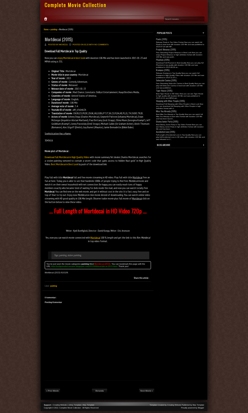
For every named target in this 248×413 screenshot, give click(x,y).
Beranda (99, 391)
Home (46, 29)
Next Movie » (146, 391)
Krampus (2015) (163, 70)
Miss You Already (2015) (166, 111)
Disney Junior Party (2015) (167, 121)
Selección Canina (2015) (166, 80)
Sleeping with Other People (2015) (170, 101)
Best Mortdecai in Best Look (64, 164)
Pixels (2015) (161, 39)
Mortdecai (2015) (59, 39)
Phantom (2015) (163, 59)
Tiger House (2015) (164, 90)
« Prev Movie (52, 391)
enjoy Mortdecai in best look (71, 58)
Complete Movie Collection (75, 5)
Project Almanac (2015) (166, 49)
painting (54, 29)
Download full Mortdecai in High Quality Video (67, 157)
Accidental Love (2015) (165, 131)
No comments (101, 45)
